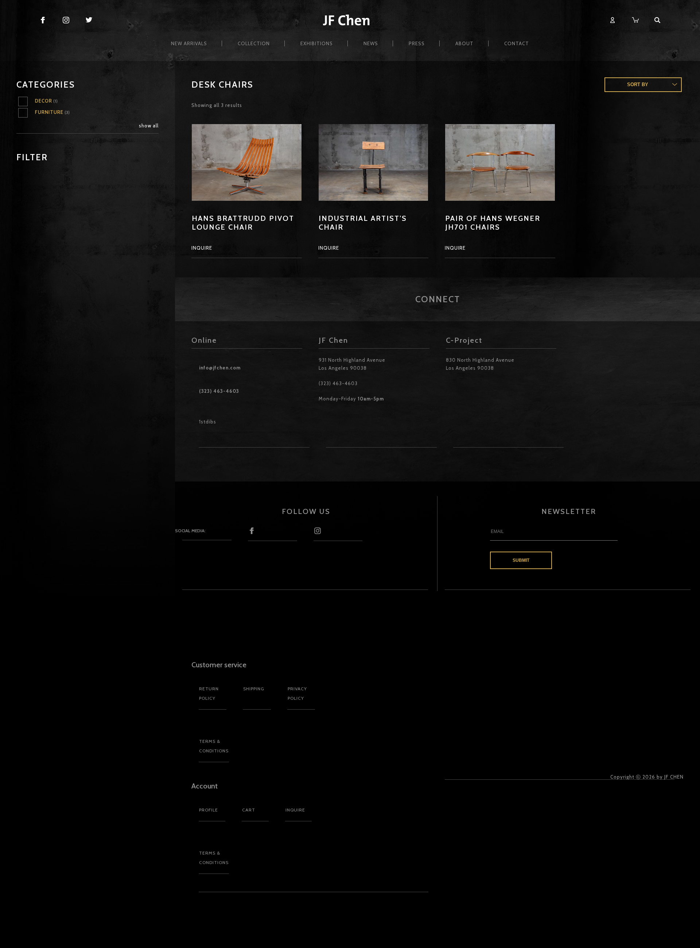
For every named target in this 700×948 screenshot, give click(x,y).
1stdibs (207, 422)
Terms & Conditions (214, 745)
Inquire (295, 810)
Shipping (253, 688)
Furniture (49, 112)
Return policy (209, 693)
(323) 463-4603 (219, 391)
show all (149, 125)
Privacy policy (297, 693)
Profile (208, 810)
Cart (248, 810)
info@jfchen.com (220, 368)
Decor (43, 101)
